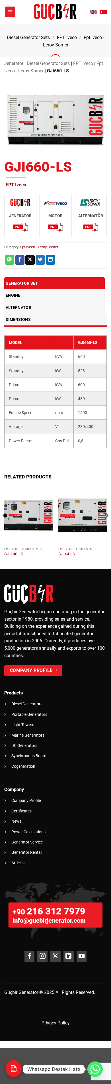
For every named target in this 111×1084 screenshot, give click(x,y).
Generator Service (27, 842)
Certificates (21, 811)
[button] (10, 12)
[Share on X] (30, 260)
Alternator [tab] (18, 307)
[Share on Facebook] (19, 260)
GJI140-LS (13, 554)
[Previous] (4, 527)
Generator (28, 992)
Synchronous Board (28, 755)
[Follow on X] (55, 956)
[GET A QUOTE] (14, 1068)
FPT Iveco (67, 37)
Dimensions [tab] (18, 319)
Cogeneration (23, 766)
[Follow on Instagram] (42, 956)
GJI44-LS (66, 554)
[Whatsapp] (95, 1069)
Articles (17, 863)
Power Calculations (28, 832)
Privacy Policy (56, 1023)
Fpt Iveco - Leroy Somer (39, 247)
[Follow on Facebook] (29, 956)
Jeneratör (13, 63)
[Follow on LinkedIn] (68, 956)
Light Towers (22, 724)
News (16, 821)
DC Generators (24, 745)
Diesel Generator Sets (28, 37)
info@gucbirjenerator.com (49, 920)
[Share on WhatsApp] (9, 260)
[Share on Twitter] (40, 260)
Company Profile (26, 800)
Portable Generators (29, 714)
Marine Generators (27, 735)
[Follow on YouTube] (82, 956)
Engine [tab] (13, 295)
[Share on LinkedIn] (50, 260)
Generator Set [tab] (22, 283)
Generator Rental (26, 852)
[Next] (106, 527)
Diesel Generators (26, 704)
